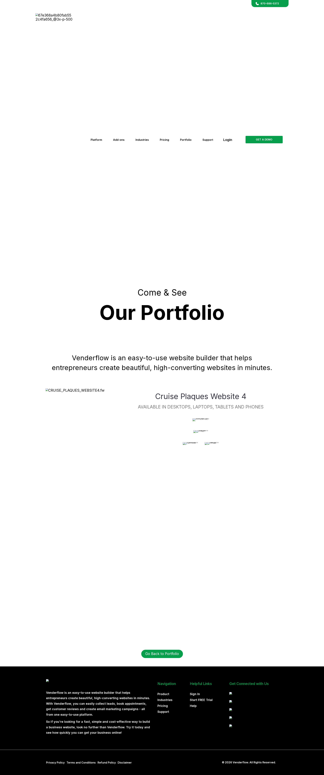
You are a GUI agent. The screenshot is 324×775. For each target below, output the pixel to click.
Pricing (164, 139)
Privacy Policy (55, 762)
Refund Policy (107, 762)
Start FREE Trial (201, 700)
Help (193, 706)
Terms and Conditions (81, 762)
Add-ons (119, 139)
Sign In (195, 694)
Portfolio (186, 139)
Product (163, 694)
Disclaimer (125, 762)
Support (207, 139)
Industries (142, 139)
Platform (96, 139)
